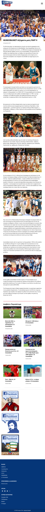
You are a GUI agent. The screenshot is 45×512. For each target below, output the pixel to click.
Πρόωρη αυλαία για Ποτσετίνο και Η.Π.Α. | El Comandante (11, 351)
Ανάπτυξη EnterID (27, 510)
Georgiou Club (4, 497)
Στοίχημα (3, 503)
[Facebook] (2, 491)
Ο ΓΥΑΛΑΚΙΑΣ (4, 477)
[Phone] (10, 491)
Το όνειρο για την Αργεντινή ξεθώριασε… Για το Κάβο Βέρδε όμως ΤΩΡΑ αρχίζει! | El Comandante (32, 353)
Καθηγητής (4, 471)
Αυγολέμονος (4, 469)
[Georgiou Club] (7, 3)
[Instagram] (5, 491)
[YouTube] (7, 491)
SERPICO (3, 467)
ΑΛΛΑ (2, 473)
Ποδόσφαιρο (4, 499)
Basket (3, 501)
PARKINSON (4, 475)
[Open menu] (42, 3)
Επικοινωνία (4, 483)
